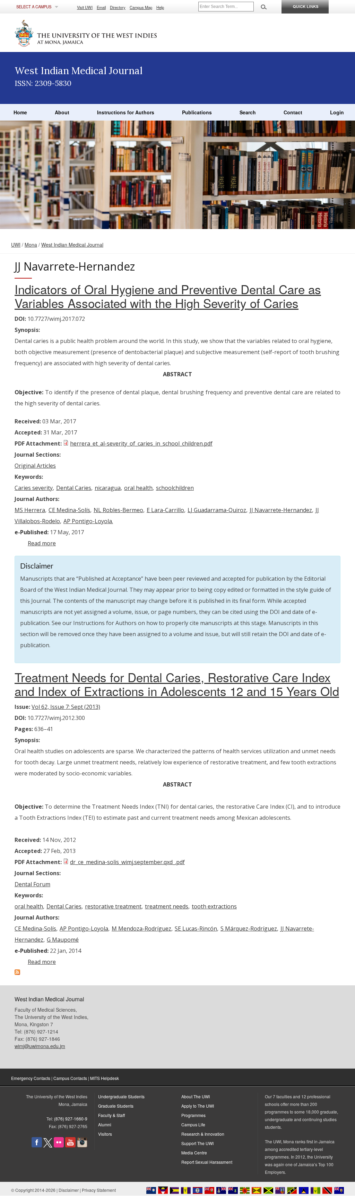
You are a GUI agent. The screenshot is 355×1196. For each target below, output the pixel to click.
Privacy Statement (99, 1190)
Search (248, 112)
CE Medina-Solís (69, 510)
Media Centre (194, 1152)
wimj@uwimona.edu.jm (40, 1046)
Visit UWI (85, 7)
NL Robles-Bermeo (118, 510)
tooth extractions (214, 906)
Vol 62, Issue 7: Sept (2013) (66, 707)
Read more (42, 543)
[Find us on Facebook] (37, 1146)
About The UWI (195, 1096)
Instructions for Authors (125, 112)
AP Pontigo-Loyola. (88, 521)
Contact (293, 112)
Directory (117, 7)
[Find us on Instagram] (82, 1146)
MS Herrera (30, 510)
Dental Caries (73, 488)
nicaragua (108, 488)
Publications (197, 112)
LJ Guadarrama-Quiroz (217, 510)
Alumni (104, 1124)
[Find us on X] (47, 1146)
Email (101, 7)
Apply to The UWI (197, 1106)
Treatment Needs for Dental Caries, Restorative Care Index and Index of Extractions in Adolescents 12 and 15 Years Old (177, 684)
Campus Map (141, 7)
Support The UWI (197, 1143)
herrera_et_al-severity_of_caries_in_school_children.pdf (141, 443)
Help (160, 7)
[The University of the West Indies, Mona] (105, 32)
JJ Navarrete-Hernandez (281, 510)
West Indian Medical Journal (72, 244)
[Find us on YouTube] (70, 1146)
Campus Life (193, 1124)
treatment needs (166, 906)
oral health (138, 488)
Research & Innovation (202, 1134)
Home (20, 112)
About (62, 112)
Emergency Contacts (30, 1078)
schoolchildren (175, 488)
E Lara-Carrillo (165, 510)
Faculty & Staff (111, 1115)
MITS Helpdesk (104, 1078)
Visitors (105, 1134)
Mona (31, 244)
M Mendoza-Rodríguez (141, 928)
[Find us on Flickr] (59, 1146)
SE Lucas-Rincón (196, 928)
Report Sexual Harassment (206, 1162)
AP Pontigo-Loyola (84, 928)
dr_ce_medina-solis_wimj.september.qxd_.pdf (127, 862)
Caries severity (34, 488)
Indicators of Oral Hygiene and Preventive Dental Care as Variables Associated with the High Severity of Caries (168, 295)
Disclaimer (69, 1190)
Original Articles (35, 465)
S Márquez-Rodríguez (248, 928)
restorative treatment (113, 906)
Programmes (193, 1115)
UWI (15, 244)
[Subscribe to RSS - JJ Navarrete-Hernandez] (17, 973)
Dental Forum (32, 884)
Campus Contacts (70, 1078)
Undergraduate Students (121, 1096)
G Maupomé (63, 939)
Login (337, 112)
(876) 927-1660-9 (70, 1119)
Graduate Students (115, 1106)
